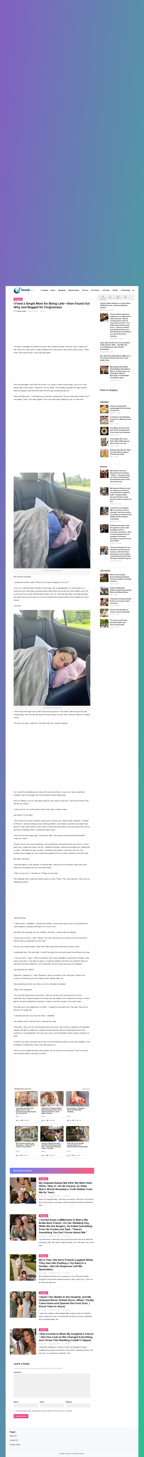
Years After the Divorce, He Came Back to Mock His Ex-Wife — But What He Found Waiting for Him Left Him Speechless (115, 346)
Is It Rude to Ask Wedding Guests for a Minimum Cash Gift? (120, 419)
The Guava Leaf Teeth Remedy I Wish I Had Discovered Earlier (118, 622)
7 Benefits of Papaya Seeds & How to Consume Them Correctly (120, 601)
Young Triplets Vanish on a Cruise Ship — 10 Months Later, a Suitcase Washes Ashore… (115, 305)
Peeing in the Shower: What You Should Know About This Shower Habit (120, 452)
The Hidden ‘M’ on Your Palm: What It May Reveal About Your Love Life (119, 441)
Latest (110, 298)
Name (16, 1402)
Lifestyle (104, 402)
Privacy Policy (15, 1445)
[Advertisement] (52, 329)
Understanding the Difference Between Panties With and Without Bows (120, 590)
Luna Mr (43, 1196)
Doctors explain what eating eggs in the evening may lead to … (120, 408)
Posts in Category (109, 390)
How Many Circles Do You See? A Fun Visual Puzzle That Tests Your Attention (120, 430)
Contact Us (14, 1440)
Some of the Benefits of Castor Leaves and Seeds (120, 611)
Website (69, 1402)
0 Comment (66, 1196)
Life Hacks (105, 570)
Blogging (18, 299)
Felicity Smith (21, 311)
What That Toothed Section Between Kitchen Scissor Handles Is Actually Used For (120, 578)
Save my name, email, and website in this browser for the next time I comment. (44, 1411)
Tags (125, 298)
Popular (103, 298)
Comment (18, 1372)
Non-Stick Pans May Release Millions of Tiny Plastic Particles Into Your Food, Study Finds (115, 358)
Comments (118, 298)
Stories (103, 466)
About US (13, 1436)
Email (42, 1402)
